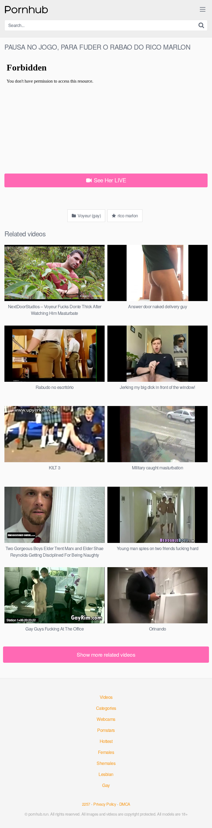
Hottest (106, 741)
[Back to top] (202, 815)
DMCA (124, 804)
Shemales (106, 763)
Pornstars (106, 730)
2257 (86, 804)
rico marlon (127, 215)
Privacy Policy (104, 804)
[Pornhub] (26, 8)
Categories (106, 708)
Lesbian (106, 774)
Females (106, 752)
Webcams (106, 719)
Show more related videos (106, 654)
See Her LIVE (109, 180)
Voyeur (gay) (89, 215)
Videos (106, 697)
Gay (106, 785)
